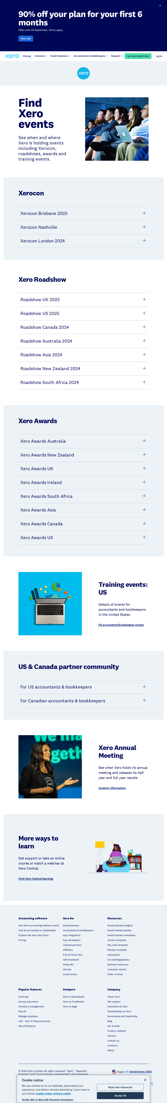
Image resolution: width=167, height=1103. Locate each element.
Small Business (59, 56)
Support (115, 56)
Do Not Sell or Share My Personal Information (47, 1099)
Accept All (120, 1095)
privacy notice (62, 1093)
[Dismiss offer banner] (160, 5)
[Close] (145, 1079)
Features (40, 56)
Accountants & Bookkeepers (89, 56)
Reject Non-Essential (120, 1087)
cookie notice (44, 1093)
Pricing (27, 56)
